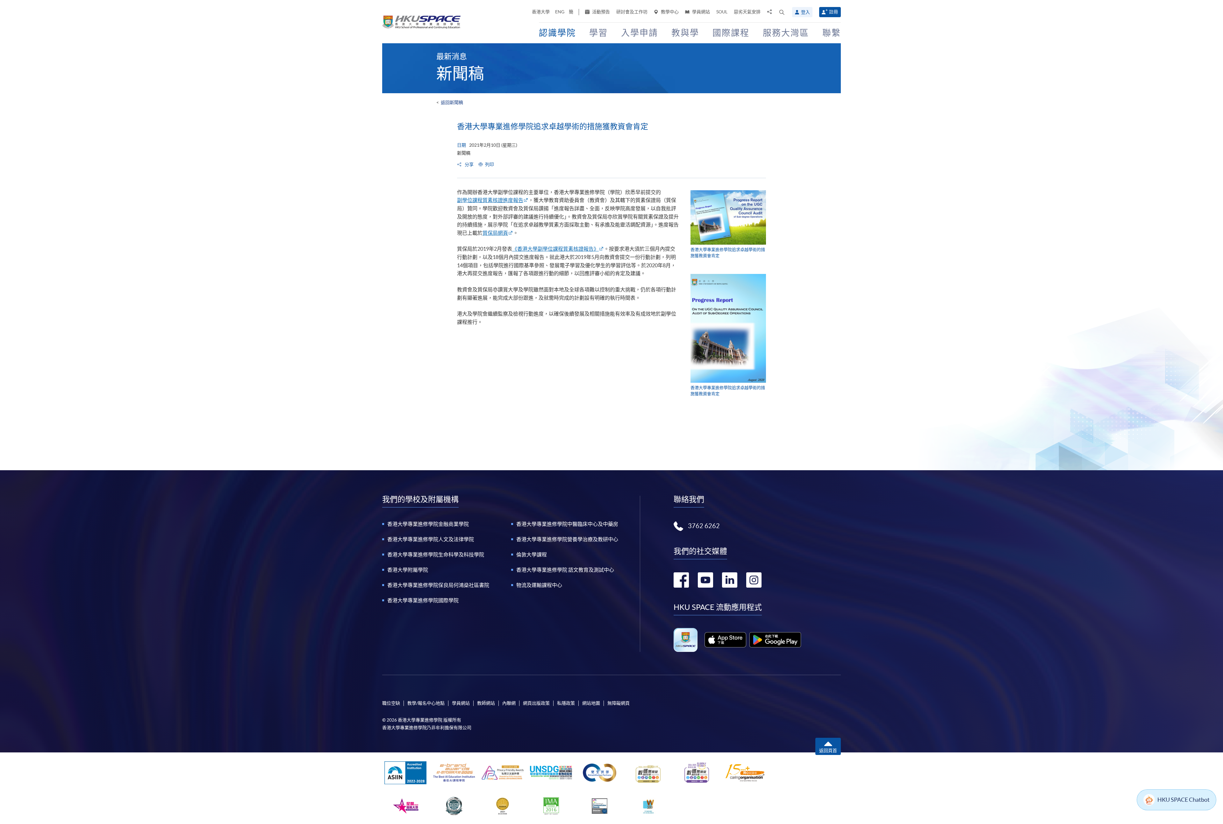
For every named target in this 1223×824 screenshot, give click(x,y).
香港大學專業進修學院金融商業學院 (428, 524)
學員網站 (700, 11)
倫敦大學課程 (531, 554)
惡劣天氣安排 (747, 11)
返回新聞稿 (452, 102)
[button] (782, 12)
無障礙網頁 (618, 703)
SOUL (721, 11)
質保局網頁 (495, 233)
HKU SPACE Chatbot (1183, 799)
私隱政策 (566, 703)
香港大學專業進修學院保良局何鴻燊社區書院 (438, 585)
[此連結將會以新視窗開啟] (725, 639)
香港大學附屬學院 (407, 570)
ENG (559, 11)
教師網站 (486, 703)
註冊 (833, 11)
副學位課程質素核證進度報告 (490, 200)
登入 (805, 12)
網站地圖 (591, 703)
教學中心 (669, 11)
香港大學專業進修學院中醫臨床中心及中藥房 (567, 524)
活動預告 (600, 11)
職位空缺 (391, 703)
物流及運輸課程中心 (539, 585)
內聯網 (509, 703)
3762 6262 (704, 525)
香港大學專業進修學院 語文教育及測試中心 (565, 570)
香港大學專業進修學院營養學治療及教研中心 (567, 539)
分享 (469, 164)
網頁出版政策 (536, 703)
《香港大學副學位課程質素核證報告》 (555, 249)
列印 (489, 164)
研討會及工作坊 (631, 11)
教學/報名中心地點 (426, 703)
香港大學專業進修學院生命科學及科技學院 (435, 554)
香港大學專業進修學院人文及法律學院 (430, 539)
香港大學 (541, 11)
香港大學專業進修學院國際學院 (423, 600)
